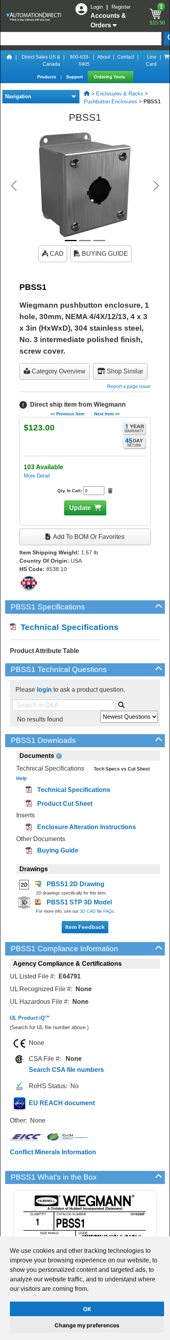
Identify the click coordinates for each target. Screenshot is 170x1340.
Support (75, 76)
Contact (125, 57)
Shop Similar (124, 371)
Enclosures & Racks (119, 94)
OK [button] (87, 1309)
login (44, 689)
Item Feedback (85, 927)
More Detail (37, 476)
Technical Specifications (67, 627)
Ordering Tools (110, 76)
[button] (14, 185)
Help (21, 778)
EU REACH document (62, 1103)
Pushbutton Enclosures (110, 102)
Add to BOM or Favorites (88, 536)
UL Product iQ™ (30, 1018)
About (103, 57)
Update (80, 507)
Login (97, 7)
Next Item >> (107, 413)
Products (47, 76)
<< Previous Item (67, 413)
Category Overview (57, 371)
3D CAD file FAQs (97, 911)
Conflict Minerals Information (53, 1152)
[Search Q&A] (121, 703)
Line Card (151, 60)
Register (120, 7)
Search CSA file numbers (66, 1069)
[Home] (9, 60)
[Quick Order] (167, 60)
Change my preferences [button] (87, 1325)
